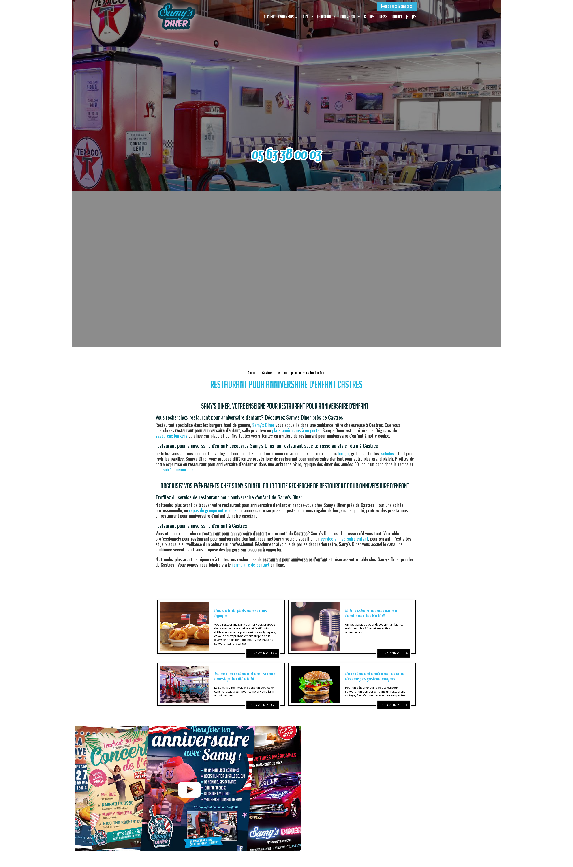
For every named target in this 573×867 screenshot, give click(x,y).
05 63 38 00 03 (286, 154)
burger (343, 453)
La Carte (307, 16)
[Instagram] (414, 16)
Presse (382, 16)
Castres (267, 372)
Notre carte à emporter (397, 6)
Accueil (269, 16)
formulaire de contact (250, 564)
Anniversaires (350, 16)
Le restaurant (327, 16)
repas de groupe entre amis (213, 510)
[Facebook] (406, 16)
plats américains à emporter (296, 430)
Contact (396, 16)
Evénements (286, 16)
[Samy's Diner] (176, 16)
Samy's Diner (263, 424)
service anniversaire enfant (344, 538)
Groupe (369, 16)
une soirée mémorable (174, 469)
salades (387, 453)
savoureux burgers (171, 435)
